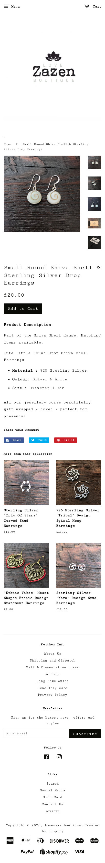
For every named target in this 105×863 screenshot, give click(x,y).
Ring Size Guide (53, 681)
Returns (52, 674)
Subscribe (85, 733)
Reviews (52, 811)
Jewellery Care (52, 688)
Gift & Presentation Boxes (52, 667)
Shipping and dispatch (52, 660)
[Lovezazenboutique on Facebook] (46, 758)
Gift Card (52, 797)
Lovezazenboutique (63, 825)
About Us (52, 654)
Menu (15, 6)
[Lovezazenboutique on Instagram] (59, 758)
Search (52, 784)
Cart (96, 6)
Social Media (52, 790)
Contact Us (52, 804)
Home (7, 144)
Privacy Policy (52, 695)
